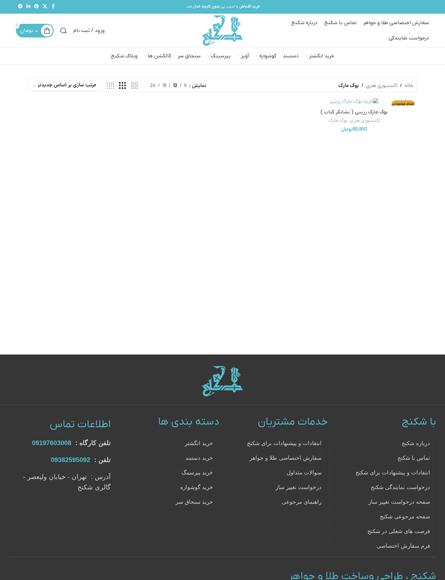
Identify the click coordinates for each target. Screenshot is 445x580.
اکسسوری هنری (381, 86)
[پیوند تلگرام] (20, 7)
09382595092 (70, 459)
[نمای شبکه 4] (110, 86)
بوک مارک (338, 121)
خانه (409, 86)
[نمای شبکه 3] (122, 86)
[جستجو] (63, 30)
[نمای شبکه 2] (134, 86)
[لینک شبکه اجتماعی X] (45, 7)
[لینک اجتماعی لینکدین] (28, 7)
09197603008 (51, 442)
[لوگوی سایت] (223, 31)
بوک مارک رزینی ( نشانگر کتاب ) (354, 112)
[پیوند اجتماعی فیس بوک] (53, 7)
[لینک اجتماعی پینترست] (36, 7)
